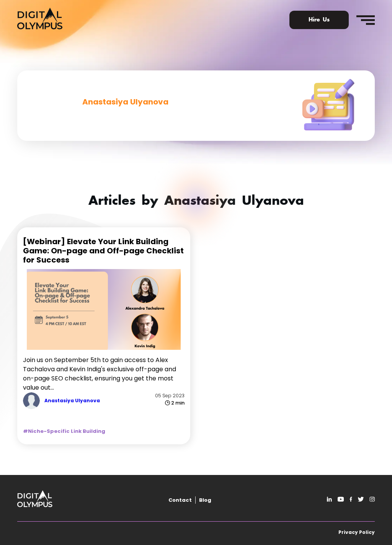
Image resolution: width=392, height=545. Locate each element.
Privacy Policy (356, 532)
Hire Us (319, 20)
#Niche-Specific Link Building (64, 431)
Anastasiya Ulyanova (72, 400)
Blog (205, 500)
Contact (180, 500)
